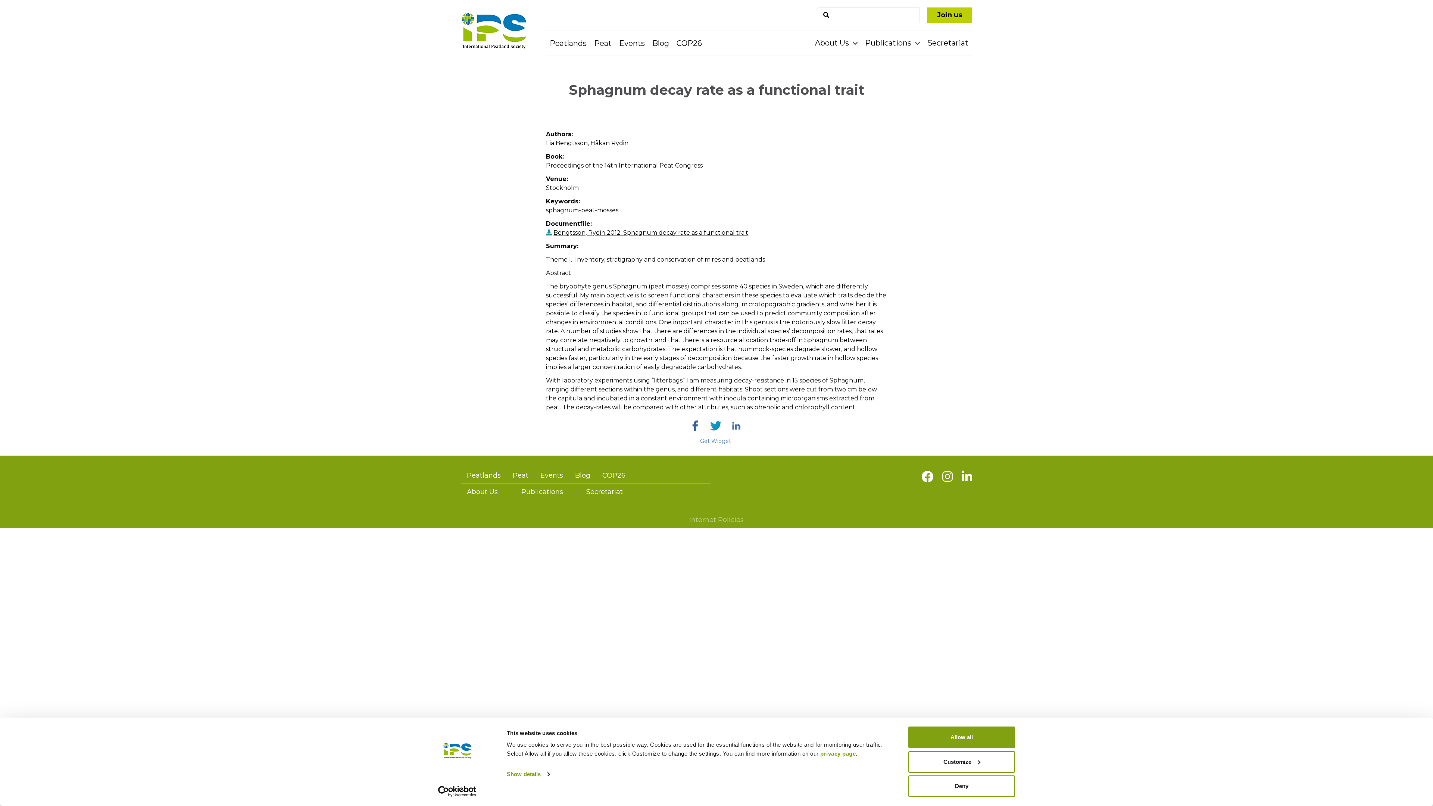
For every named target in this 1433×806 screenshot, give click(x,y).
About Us (833, 42)
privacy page (838, 753)
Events (632, 43)
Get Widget (715, 441)
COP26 (689, 43)
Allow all (961, 737)
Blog (660, 43)
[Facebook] (695, 425)
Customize (957, 762)
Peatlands (568, 43)
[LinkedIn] (736, 425)
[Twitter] (715, 425)
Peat (603, 43)
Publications (889, 42)
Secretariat (947, 42)
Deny (961, 786)
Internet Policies (716, 520)
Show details (524, 774)
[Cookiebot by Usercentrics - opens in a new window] (457, 791)
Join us (949, 15)
